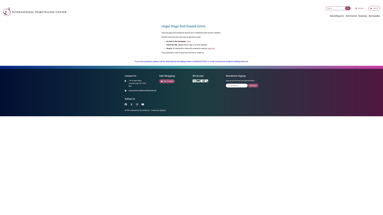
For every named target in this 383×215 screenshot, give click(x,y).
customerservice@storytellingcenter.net (142, 90)
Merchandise (374, 16)
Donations (362, 16)
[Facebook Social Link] (126, 104)
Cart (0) (375, 8)
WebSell (163, 110)
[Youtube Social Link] (142, 104)
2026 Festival (351, 16)
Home (189, 41)
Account (360, 8)
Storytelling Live (337, 16)
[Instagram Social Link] (137, 104)
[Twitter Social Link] (131, 104)
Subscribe (253, 85)
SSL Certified (168, 81)
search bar (211, 48)
